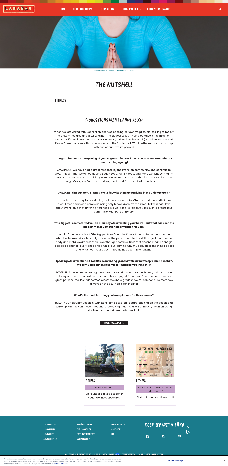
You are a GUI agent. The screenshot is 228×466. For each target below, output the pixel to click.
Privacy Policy (85, 454)
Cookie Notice (128, 454)
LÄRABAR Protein (50, 438)
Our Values (130, 9)
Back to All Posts (114, 322)
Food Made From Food (86, 434)
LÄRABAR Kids (48, 434)
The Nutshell (121, 71)
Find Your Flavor (158, 9)
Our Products (82, 9)
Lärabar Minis (49, 429)
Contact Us (116, 429)
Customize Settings (174, 460)
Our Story (107, 9)
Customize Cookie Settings (152, 454)
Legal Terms (69, 454)
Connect (111, 71)
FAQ (112, 434)
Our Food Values (84, 429)
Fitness (131, 71)
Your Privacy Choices (105, 454)
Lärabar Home (99, 71)
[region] (114, 460)
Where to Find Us (118, 424)
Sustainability (83, 438)
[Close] (224, 460)
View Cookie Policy (59, 463)
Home (62, 9)
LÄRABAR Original (50, 424)
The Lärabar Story (85, 424)
